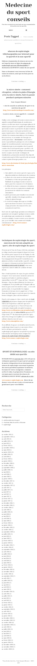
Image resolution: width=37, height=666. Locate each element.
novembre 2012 (8, 591)
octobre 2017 (7, 483)
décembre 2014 (8, 545)
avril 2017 (6, 494)
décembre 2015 (8, 527)
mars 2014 (6, 563)
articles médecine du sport (12, 420)
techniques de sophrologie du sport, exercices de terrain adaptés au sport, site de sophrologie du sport (18, 243)
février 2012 (7, 602)
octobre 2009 (8, 649)
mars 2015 (7, 538)
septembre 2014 (8, 549)
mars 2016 (6, 521)
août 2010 (6, 627)
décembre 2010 (8, 618)
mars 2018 (6, 476)
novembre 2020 (8, 448)
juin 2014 (6, 556)
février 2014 (7, 565)
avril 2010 (6, 636)
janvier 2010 (7, 642)
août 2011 (6, 611)
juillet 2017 (7, 490)
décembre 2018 (8, 463)
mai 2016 (6, 516)
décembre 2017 (8, 481)
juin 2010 (6, 631)
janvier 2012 (7, 605)
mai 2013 (6, 585)
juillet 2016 (7, 512)
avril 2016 (6, 518)
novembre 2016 (8, 505)
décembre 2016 (8, 503)
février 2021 (7, 445)
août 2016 (6, 510)
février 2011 (7, 613)
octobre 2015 (7, 529)
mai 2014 (6, 558)
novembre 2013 (8, 571)
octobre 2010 (7, 622)
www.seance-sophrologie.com (12, 380)
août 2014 (6, 552)
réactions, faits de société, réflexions (14, 422)
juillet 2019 (7, 454)
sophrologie (7, 424)
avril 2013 (6, 587)
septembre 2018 (8, 467)
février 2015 (7, 540)
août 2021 (6, 439)
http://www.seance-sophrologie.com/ (15, 338)
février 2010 (7, 640)
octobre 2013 (7, 574)
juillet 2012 (7, 596)
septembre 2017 (8, 485)
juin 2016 (6, 514)
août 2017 (6, 487)
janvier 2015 (7, 543)
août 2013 (6, 578)
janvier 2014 (7, 567)
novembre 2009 (8, 647)
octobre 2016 (7, 507)
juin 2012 (6, 598)
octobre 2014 (7, 547)
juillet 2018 (7, 470)
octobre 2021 (7, 434)
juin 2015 (6, 536)
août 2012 (6, 594)
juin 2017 (6, 492)
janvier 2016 (7, 525)
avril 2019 (6, 456)
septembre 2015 (8, 532)
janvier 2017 (7, 501)
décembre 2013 (8, 569)
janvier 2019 (7, 461)
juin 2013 (6, 583)
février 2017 (7, 498)
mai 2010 (6, 633)
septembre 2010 (8, 625)
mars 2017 (6, 496)
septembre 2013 (8, 576)
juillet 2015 (7, 534)
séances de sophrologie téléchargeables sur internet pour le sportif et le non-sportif (18, 54)
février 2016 (7, 523)
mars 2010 (7, 638)
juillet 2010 (7, 629)
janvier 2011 (7, 616)
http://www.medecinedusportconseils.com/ (18, 110)
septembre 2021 (8, 437)
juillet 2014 (7, 554)
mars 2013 (6, 589)
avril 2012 (6, 600)
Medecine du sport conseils (18, 12)
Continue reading (18, 81)
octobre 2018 (7, 465)
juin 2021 (6, 443)
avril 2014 (6, 560)
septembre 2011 (8, 609)
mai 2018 (6, 472)
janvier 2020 (7, 452)
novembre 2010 (8, 620)
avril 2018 (6, 474)
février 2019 (7, 459)
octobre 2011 (7, 607)
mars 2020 (7, 450)
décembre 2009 (8, 644)
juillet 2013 (7, 580)
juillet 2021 (7, 441)
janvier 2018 (7, 479)
